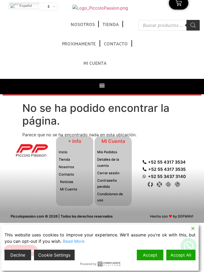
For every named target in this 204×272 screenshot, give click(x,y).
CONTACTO (116, 43)
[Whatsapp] (177, 184)
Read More (73, 241)
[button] (101, 85)
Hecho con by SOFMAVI (171, 216)
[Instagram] (168, 184)
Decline (17, 255)
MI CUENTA (95, 62)
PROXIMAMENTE (79, 43)
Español (25, 6)
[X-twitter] (159, 184)
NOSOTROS (83, 24)
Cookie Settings (54, 255)
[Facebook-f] (150, 184)
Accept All (181, 255)
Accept (150, 255)
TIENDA (110, 24)
